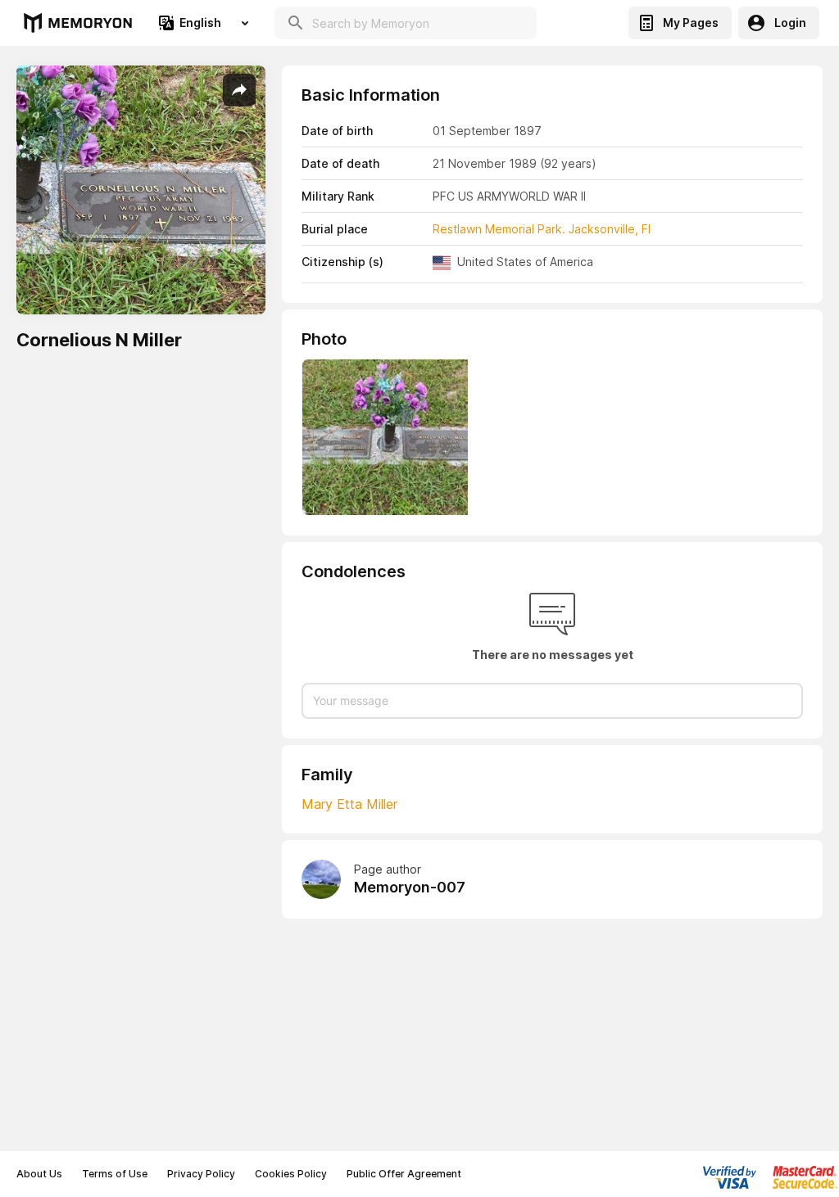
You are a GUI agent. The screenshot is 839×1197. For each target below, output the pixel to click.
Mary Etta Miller (349, 804)
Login (790, 22)
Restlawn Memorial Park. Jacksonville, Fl (542, 229)
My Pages (691, 22)
